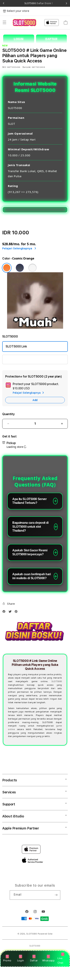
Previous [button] (3, 3)
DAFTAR (51, 39)
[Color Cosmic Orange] (6, 267)
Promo (7, 960)
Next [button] (66, 3)
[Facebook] (4, 612)
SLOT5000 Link (16, 346)
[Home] (24, 22)
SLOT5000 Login (17, 359)
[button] (4, 22)
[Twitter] (11, 612)
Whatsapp (48, 960)
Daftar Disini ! (44, 3)
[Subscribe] (56, 895)
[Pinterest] (17, 612)
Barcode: (27, 67)
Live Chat (60, 960)
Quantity (8, 414)
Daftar (34, 960)
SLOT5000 (57, 681)
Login (20, 960)
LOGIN (18, 39)
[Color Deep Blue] (20, 268)
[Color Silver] (32, 268)
